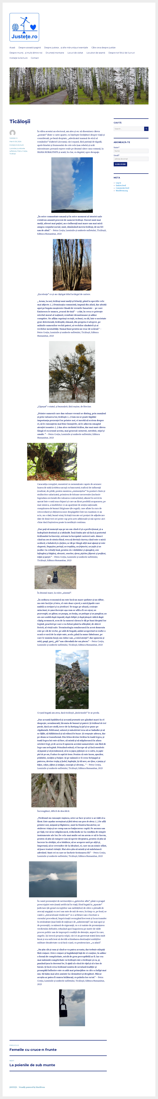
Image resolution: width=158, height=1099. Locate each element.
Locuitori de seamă (96, 53)
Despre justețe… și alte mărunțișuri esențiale (66, 47)
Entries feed (121, 185)
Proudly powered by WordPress (32, 1087)
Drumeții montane (55, 53)
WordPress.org (122, 191)
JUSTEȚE (13, 1087)
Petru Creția (22, 151)
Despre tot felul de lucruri (122, 53)
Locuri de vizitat (75, 53)
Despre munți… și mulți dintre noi (26, 53)
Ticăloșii (13, 154)
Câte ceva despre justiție (103, 47)
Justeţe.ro (14, 138)
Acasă (12, 47)
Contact (35, 58)
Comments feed (122, 188)
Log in (118, 183)
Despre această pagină (30, 47)
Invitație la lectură (18, 58)
